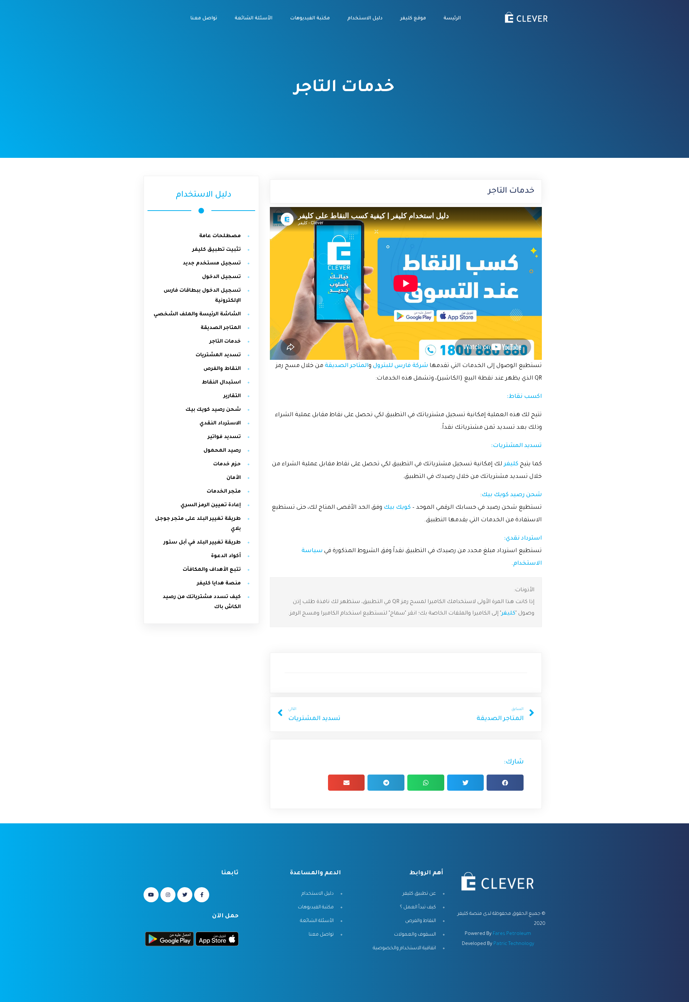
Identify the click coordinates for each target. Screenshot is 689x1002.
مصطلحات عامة (220, 236)
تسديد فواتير (224, 437)
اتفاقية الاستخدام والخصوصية (404, 948)
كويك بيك (396, 507)
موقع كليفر (412, 18)
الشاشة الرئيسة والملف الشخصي (197, 314)
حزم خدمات (227, 464)
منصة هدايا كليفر (219, 584)
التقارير (232, 396)
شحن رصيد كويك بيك (512, 495)
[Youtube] (151, 894)
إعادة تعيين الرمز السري (211, 505)
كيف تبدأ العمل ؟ (418, 907)
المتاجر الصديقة (346, 366)
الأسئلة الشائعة (252, 18)
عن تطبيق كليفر (419, 894)
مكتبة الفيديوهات (309, 18)
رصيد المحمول (222, 451)
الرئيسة (451, 18)
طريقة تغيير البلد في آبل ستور (202, 543)
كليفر (508, 614)
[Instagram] (167, 894)
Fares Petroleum (512, 934)
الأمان (233, 478)
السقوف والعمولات (415, 934)
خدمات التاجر (225, 342)
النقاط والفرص (222, 369)
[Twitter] (184, 894)
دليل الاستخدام (364, 18)
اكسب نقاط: (524, 397)
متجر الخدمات (224, 492)
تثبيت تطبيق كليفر (216, 250)
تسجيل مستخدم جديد (212, 264)
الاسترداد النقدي (220, 424)
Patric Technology (513, 944)
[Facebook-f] (201, 894)
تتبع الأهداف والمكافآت (212, 570)
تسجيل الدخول (221, 277)
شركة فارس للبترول (400, 366)
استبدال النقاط (221, 383)
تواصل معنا (203, 18)
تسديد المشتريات (218, 355)
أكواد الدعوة (226, 556)
